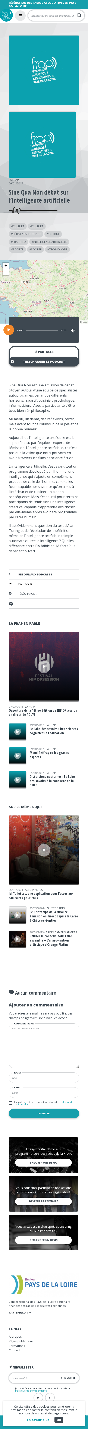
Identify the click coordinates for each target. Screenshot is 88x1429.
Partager (45, 352)
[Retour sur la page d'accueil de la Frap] (6, 15)
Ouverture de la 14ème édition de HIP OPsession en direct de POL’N (43, 712)
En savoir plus (38, 1420)
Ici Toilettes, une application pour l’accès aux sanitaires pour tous (41, 895)
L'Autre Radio (55, 908)
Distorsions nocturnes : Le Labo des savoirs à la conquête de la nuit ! (52, 780)
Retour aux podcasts (35, 574)
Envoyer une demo (43, 1162)
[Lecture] (9, 330)
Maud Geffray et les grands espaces (49, 754)
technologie (58, 249)
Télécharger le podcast (44, 362)
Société (18, 249)
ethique (54, 234)
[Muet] (72, 330)
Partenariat (19, 1312)
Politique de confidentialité (31, 1390)
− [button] (5, 272)
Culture (18, 226)
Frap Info (19, 242)
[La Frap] (42, 176)
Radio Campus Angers (61, 932)
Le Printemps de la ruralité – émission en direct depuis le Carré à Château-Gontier (54, 916)
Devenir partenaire (43, 1201)
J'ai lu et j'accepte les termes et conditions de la (43, 1103)
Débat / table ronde (27, 234)
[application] (44, 330)
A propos (15, 1336)
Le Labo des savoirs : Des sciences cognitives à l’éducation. (54, 730)
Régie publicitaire (21, 1341)
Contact (14, 1350)
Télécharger (27, 594)
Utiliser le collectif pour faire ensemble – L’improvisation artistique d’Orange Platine (51, 940)
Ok (59, 1420)
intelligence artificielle (50, 242)
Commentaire (24, 1023)
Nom (17, 1072)
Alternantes (34, 890)
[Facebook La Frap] (50, 1397)
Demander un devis (43, 1240)
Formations (17, 1346)
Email (18, 1087)
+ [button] (5, 265)
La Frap (14, 180)
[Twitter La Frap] (38, 1397)
